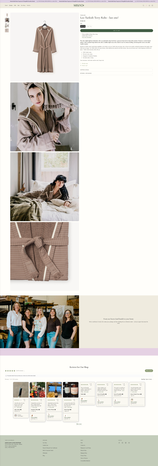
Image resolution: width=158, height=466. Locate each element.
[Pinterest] (125, 442)
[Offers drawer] (146, 5)
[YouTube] (129, 442)
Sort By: (143, 379)
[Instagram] (122, 442)
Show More (19, 407)
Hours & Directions (13, 446)
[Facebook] (119, 442)
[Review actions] (27, 399)
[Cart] (149, 5)
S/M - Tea (83, 26)
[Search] (143, 5)
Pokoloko (83, 15)
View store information (86, 37)
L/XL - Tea (89, 26)
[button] (24, 370)
